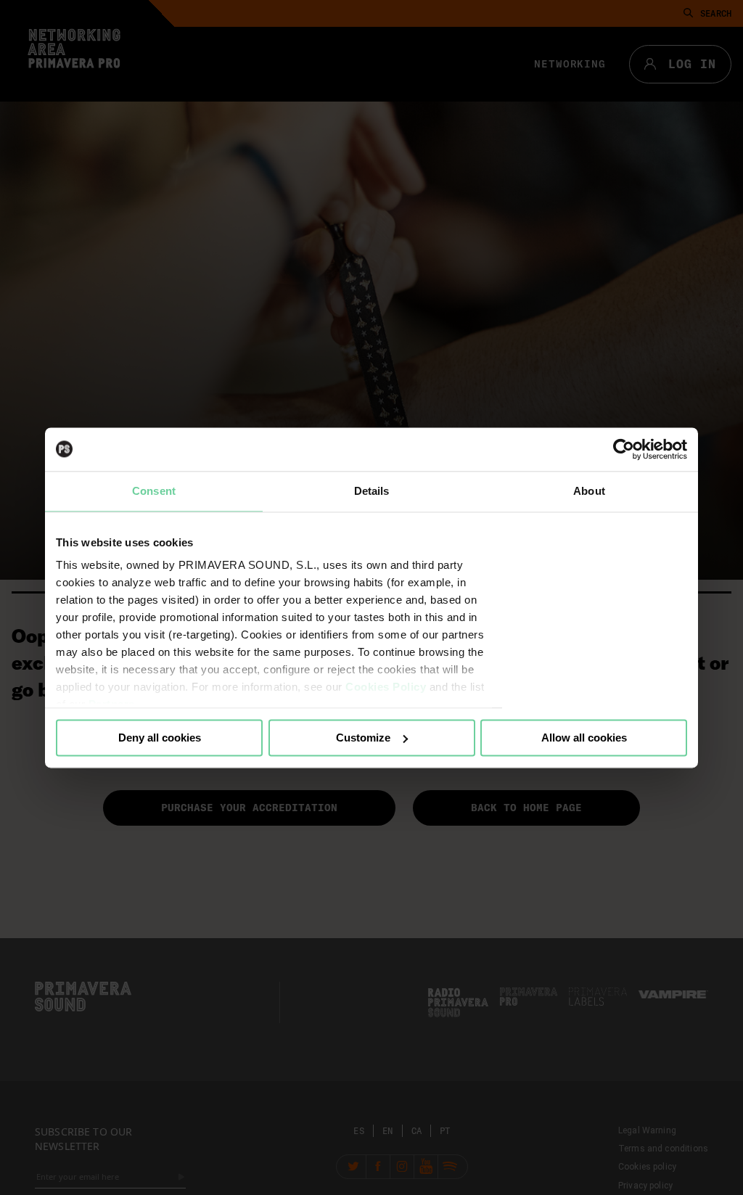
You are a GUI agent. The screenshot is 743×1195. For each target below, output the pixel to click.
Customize (363, 737)
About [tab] (589, 491)
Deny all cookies (159, 737)
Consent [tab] (154, 491)
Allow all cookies (584, 737)
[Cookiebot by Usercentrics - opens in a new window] (623, 449)
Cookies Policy (385, 687)
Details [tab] (372, 491)
